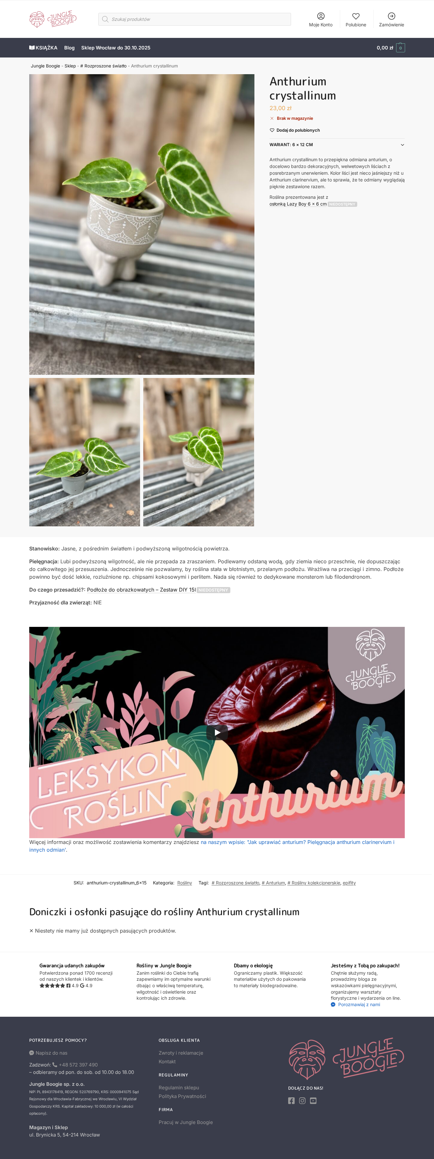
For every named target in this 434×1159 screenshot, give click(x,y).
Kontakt (167, 1061)
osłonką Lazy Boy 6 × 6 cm (298, 203)
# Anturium (273, 882)
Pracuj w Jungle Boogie (186, 1122)
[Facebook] (291, 1100)
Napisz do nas (51, 1053)
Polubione (356, 24)
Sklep (70, 65)
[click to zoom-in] (142, 224)
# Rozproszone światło (103, 65)
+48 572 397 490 (78, 1065)
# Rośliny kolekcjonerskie (314, 882)
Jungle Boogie (45, 65)
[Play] (217, 732)
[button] (391, 47)
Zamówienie (391, 24)
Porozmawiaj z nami (358, 1004)
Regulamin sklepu (179, 1087)
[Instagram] (302, 1100)
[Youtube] (313, 1100)
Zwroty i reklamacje (181, 1053)
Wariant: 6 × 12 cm (291, 144)
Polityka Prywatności (182, 1096)
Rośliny (184, 882)
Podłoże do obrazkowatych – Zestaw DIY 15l (141, 589)
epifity (349, 882)
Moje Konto (320, 24)
